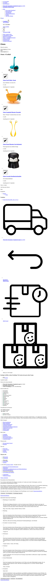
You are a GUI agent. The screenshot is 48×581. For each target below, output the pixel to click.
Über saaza (5, 448)
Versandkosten (8, 12)
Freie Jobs (5, 452)
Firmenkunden (6, 430)
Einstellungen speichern (5, 578)
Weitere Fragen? (6, 429)
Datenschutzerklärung (37, 491)
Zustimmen (3, 493)
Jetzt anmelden (6, 22)
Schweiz (4, 462)
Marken (4, 193)
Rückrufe (5, 444)
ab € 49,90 (14, 5)
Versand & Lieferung (7, 425)
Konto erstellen (6, 26)
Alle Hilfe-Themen (9, 16)
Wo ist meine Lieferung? (8, 437)
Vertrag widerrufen (4, 477)
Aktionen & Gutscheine (7, 427)
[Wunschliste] (4, 28)
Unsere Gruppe (6, 449)
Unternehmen (5, 474)
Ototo (7, 194)
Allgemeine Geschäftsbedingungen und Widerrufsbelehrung (15, 469)
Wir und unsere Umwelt (7, 443)
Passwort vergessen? (7, 436)
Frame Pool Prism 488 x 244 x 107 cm (10, 199)
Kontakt (7, 14)
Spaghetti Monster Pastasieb (12, 112)
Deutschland (5, 461)
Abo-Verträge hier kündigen (8, 472)
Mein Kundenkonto (7, 422)
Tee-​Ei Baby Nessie (9, 80)
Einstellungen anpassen (18, 493)
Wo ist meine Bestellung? (11, 10)
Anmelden (5, 434)
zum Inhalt (5, 2)
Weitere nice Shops (7, 475)
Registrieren (5, 435)
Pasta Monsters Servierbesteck (12, 144)
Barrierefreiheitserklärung (8, 470)
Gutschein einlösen (6, 438)
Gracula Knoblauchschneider (12, 176)
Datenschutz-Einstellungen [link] (8, 471)
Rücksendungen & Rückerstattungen (10, 426)
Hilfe (4, 9)
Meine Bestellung (6, 423)
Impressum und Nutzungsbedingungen (10, 466)
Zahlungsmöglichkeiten (10, 13)
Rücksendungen (9, 11)
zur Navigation (6, 1)
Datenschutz (5, 467)
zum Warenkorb (6, 3)
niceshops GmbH (9, 464)
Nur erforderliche (9, 493)
